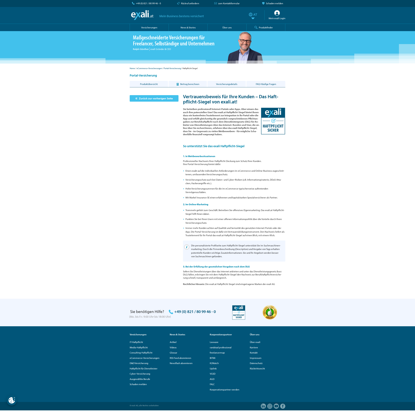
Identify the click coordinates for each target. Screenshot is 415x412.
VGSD (212, 373)
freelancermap (217, 352)
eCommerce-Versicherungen (149, 68)
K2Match (214, 363)
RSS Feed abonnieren (180, 357)
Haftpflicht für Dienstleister (143, 368)
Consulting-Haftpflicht (141, 352)
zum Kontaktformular (229, 3)
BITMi (212, 357)
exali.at (142, 15)
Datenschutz (256, 363)
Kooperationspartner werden (224, 389)
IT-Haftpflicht (136, 342)
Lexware (214, 342)
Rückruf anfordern (190, 3)
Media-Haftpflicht (139, 347)
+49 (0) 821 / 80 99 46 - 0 (148, 3)
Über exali (255, 342)
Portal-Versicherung (172, 68)
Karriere (254, 347)
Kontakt (254, 352)
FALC (212, 384)
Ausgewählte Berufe (140, 379)
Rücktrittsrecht (257, 368)
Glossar (173, 352)
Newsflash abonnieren (181, 363)
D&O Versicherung (139, 363)
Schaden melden (274, 3)
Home (132, 68)
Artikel (173, 342)
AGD (212, 379)
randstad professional (220, 347)
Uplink (213, 368)
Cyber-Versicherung (140, 373)
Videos (173, 347)
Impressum (255, 357)
